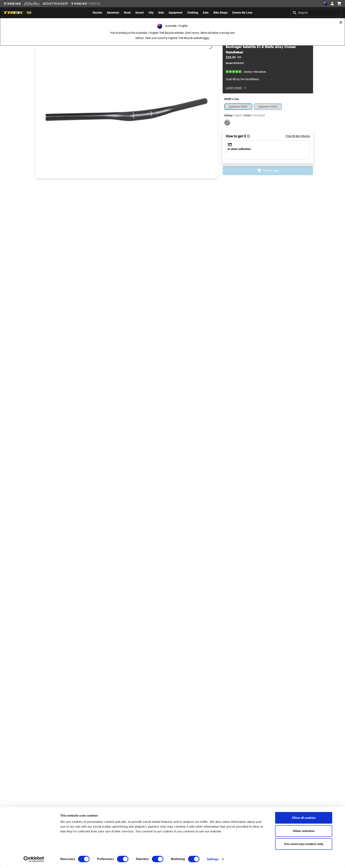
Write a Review (260, 72)
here (206, 38)
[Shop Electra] (32, 3)
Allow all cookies (304, 817)
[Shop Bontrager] (55, 3)
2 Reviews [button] (247, 71)
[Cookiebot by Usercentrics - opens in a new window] (33, 859)
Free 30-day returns (298, 136)
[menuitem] (97, 12)
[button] (126, 109)
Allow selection (304, 831)
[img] (234, 71)
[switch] (122, 859)
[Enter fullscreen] (211, 47)
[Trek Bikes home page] (12, 4)
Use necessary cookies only (303, 844)
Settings (213, 859)
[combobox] (316, 12)
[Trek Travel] (85, 3)
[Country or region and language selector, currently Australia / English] (325, 4)
